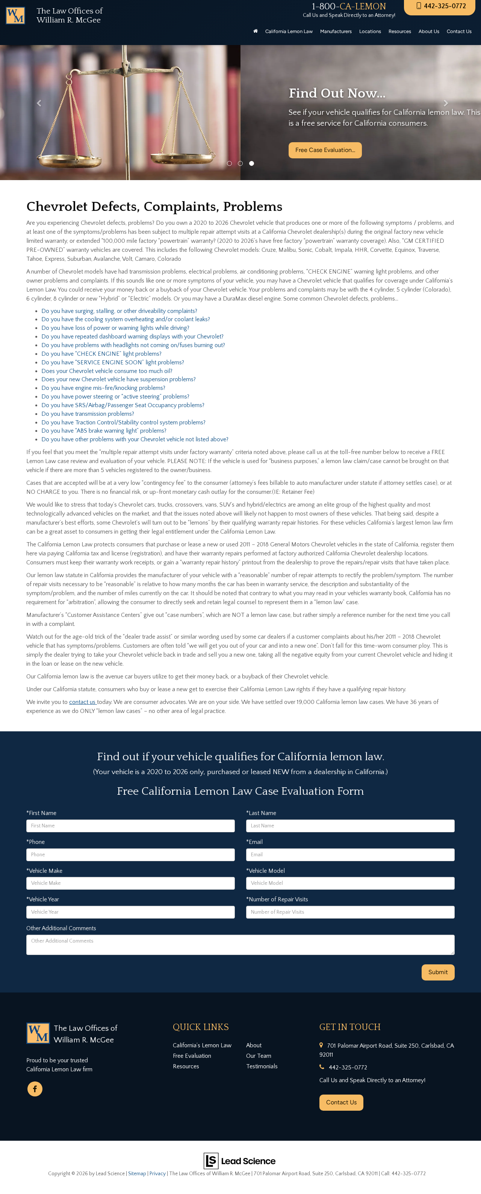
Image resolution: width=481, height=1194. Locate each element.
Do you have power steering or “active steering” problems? (115, 396)
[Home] (256, 31)
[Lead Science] (239, 1160)
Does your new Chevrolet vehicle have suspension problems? (118, 379)
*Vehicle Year (42, 899)
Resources (186, 1066)
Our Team (258, 1056)
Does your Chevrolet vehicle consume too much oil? (106, 371)
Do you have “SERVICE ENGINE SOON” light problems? (112, 362)
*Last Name (261, 813)
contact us (83, 702)
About (254, 1045)
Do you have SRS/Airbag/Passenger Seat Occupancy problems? (122, 405)
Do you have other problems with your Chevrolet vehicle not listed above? (134, 439)
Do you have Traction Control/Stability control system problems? (123, 422)
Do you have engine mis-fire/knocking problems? (103, 388)
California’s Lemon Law (202, 1045)
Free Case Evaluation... (85, 149)
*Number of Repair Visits (277, 899)
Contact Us (341, 1102)
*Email (254, 842)
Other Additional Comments (61, 928)
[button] (36, 105)
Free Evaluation (192, 1056)
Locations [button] (370, 31)
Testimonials (262, 1066)
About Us (429, 31)
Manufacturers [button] (336, 31)
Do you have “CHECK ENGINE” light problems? (101, 353)
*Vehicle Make (44, 871)
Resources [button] (400, 31)
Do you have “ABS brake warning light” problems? (103, 430)
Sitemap (137, 1174)
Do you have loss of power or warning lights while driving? (115, 328)
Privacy (158, 1174)
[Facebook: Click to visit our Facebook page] (34, 1088)
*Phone (35, 842)
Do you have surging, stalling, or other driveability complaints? (119, 311)
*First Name (41, 813)
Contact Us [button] (459, 31)
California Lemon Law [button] (289, 31)
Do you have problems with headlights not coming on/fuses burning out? (133, 345)
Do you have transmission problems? (87, 414)
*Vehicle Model (265, 871)
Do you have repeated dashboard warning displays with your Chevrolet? (132, 336)
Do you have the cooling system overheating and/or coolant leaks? (125, 319)
